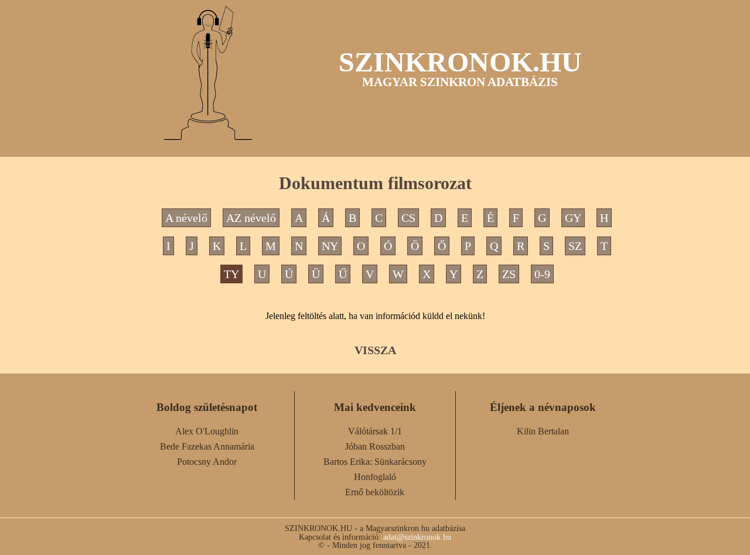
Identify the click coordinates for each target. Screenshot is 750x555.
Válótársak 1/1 (375, 431)
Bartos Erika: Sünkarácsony (375, 462)
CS (408, 217)
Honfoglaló (375, 477)
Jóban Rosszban (375, 446)
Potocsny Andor (207, 462)
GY (573, 217)
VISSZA (375, 350)
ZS (509, 274)
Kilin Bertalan (543, 431)
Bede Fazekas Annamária (207, 446)
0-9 (542, 274)
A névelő (186, 217)
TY (231, 274)
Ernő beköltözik (374, 492)
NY (330, 245)
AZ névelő (251, 217)
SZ (575, 245)
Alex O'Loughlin (206, 431)
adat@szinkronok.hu (417, 537)
